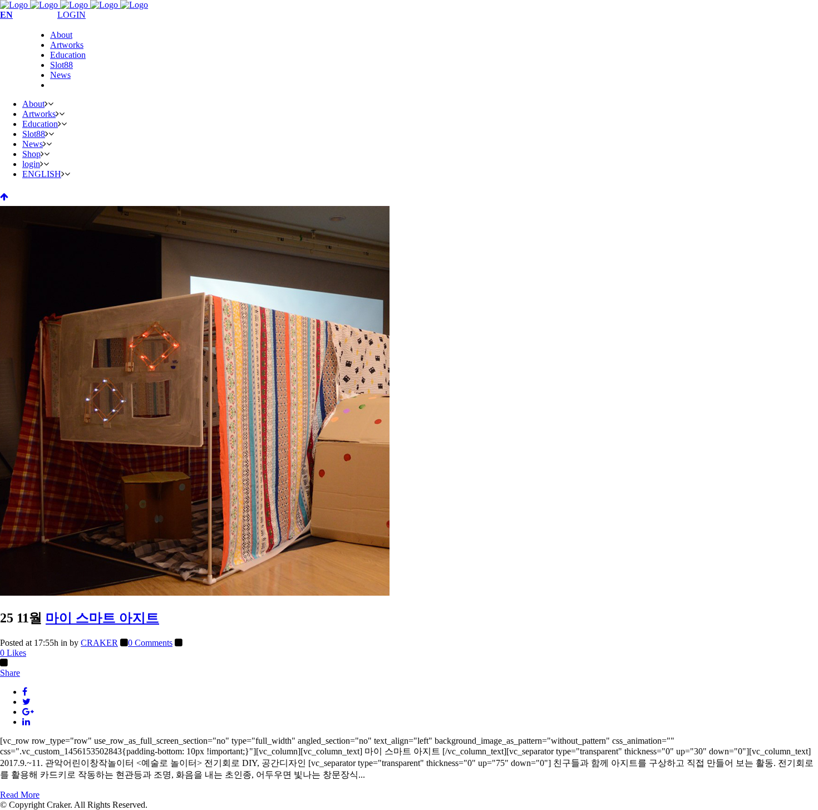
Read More (20, 794)
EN (6, 14)
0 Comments (150, 642)
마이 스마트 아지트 (102, 618)
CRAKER (99, 642)
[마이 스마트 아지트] (195, 592)
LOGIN (71, 14)
